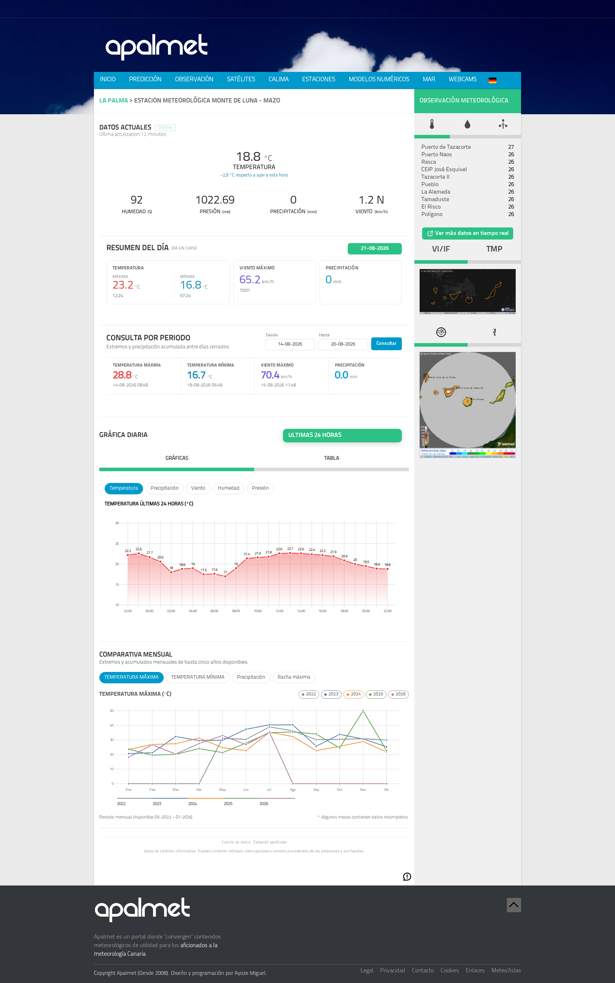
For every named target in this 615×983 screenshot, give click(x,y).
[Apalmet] (157, 62)
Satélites (241, 80)
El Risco (431, 207)
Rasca (428, 162)
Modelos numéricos (379, 80)
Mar (429, 80)
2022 (311, 694)
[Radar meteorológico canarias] (468, 456)
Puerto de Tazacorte (446, 147)
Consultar (386, 343)
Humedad (229, 488)
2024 (356, 694)
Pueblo (429, 185)
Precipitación (165, 488)
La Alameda (435, 192)
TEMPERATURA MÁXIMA (131, 677)
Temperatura (124, 488)
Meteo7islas (506, 971)
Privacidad (392, 971)
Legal (367, 971)
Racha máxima (294, 677)
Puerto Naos (436, 155)
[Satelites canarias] (468, 313)
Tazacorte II (435, 177)
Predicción (145, 80)
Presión (260, 488)
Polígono (431, 214)
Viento (198, 488)
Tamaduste (435, 200)
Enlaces (475, 971)
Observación (194, 80)
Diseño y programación (197, 973)
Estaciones (318, 80)
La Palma (113, 101)
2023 (333, 694)
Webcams (463, 80)
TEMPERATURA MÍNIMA (198, 677)
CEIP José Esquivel (444, 170)
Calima (279, 80)
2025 (378, 694)
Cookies (450, 971)
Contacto (423, 971)
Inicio (108, 80)
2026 (401, 694)
